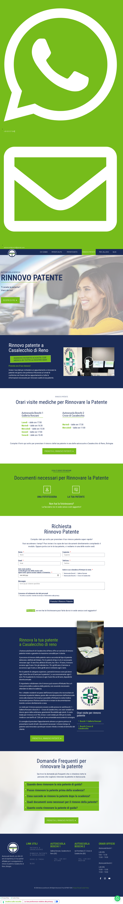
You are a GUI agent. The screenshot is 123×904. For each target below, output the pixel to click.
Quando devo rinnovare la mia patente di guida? (54, 784)
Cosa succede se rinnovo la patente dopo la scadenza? (58, 796)
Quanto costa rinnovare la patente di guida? (52, 807)
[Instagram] (105, 878)
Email (20, 560)
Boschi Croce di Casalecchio (85, 727)
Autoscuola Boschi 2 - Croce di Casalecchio (77, 576)
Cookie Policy (85, 888)
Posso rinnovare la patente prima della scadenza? (56, 790)
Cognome (66, 552)
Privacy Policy (76, 888)
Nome (20, 552)
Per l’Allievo (104, 252)
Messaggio (22, 581)
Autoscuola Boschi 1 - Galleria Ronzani (75, 573)
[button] (89, 362)
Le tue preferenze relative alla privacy (38, 901)
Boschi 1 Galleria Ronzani (90, 721)
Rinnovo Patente (88, 252)
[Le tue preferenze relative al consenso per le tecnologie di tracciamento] (3, 902)
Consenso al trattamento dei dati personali (33, 593)
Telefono (65, 560)
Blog (114, 252)
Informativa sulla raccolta (11, 901)
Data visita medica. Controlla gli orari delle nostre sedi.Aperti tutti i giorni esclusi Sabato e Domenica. (34, 570)
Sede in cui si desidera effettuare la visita (77, 570)
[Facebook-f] (100, 878)
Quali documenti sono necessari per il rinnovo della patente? (62, 802)
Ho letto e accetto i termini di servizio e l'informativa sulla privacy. (39, 596)
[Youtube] (109, 878)
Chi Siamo (44, 252)
